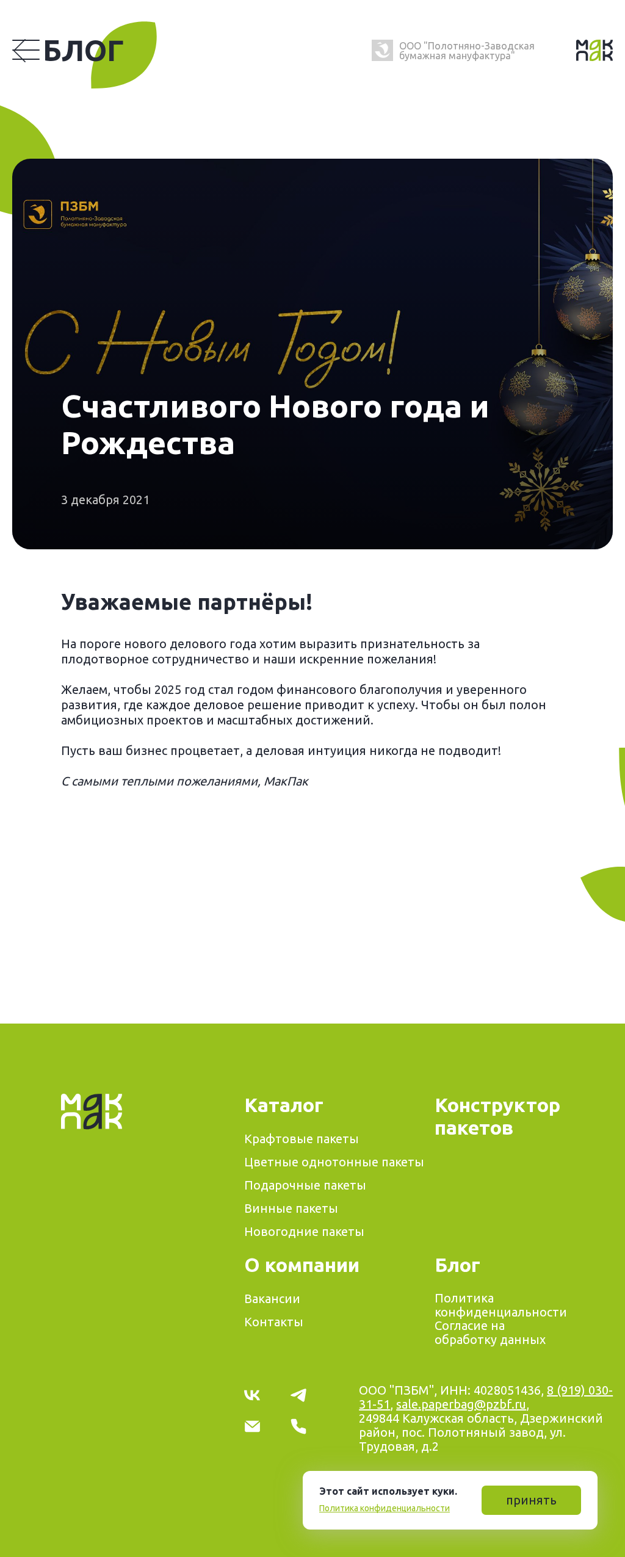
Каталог (283, 1105)
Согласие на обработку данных (490, 1332)
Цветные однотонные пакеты (334, 1162)
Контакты (273, 1322)
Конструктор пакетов (497, 1116)
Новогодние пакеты (304, 1231)
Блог (83, 50)
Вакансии (272, 1298)
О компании (301, 1265)
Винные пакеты (291, 1208)
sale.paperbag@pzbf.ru (461, 1404)
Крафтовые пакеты (301, 1139)
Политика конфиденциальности (384, 1508)
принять (531, 1500)
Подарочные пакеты (305, 1185)
